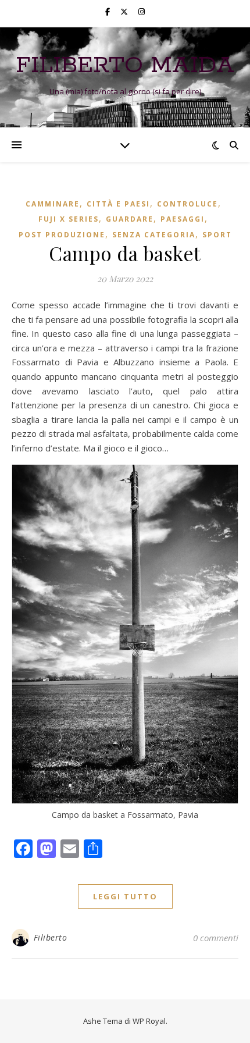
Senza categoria (153, 235)
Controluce (187, 204)
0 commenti (215, 938)
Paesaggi (182, 219)
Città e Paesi (118, 204)
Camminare (53, 204)
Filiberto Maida (125, 65)
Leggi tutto (125, 896)
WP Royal (149, 1021)
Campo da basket (125, 253)
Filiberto (50, 937)
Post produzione (62, 235)
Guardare (129, 219)
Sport (217, 235)
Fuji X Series (68, 219)
